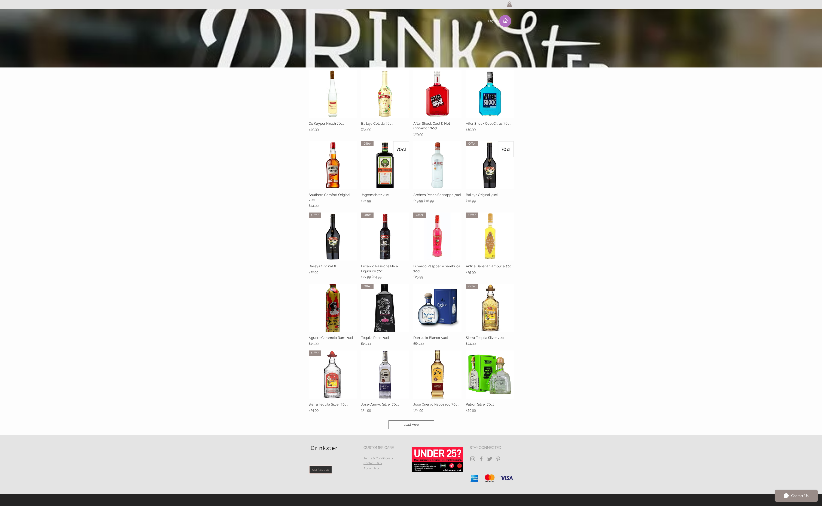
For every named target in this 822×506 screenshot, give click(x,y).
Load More (411, 424)
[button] (509, 4)
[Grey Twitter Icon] (490, 459)
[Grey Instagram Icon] (472, 459)
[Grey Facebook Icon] (481, 459)
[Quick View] (333, 94)
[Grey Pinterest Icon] (498, 459)
